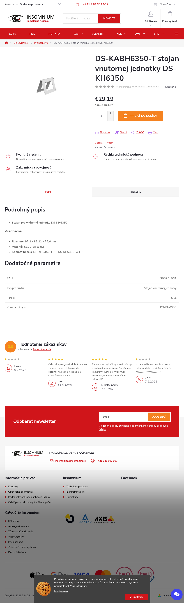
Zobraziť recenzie (42, 349)
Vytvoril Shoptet (171, 595)
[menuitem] (15, 34)
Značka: (104, 143)
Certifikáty (72, 497)
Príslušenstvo (15, 542)
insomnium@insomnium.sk (70, 461)
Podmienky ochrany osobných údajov (29, 497)
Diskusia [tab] (135, 191)
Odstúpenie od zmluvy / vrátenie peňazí (30, 502)
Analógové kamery (18, 526)
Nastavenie (61, 591)
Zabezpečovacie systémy (22, 547)
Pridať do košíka (143, 116)
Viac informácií (78, 586)
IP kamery (13, 521)
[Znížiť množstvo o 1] (110, 118)
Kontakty (9, 4)
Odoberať (159, 416)
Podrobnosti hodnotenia (145, 86)
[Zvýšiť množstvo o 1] (110, 113)
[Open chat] (177, 594)
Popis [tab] (48, 191)
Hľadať (109, 19)
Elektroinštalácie (75, 491)
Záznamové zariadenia (20, 531)
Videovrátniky (16, 536)
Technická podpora (77, 486)
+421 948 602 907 (106, 461)
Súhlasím (138, 597)
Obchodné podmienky (31, 4)
